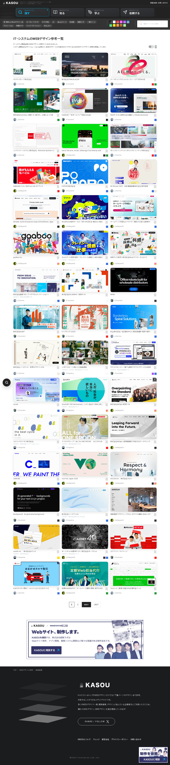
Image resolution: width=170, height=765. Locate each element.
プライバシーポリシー (119, 739)
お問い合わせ (135, 739)
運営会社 (105, 739)
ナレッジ (96, 739)
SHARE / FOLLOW (95, 721)
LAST (96, 605)
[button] (152, 46)
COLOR (107, 23)
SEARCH (135, 23)
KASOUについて (84, 739)
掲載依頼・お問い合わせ (159, 3)
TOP (15, 670)
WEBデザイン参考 (26, 670)
